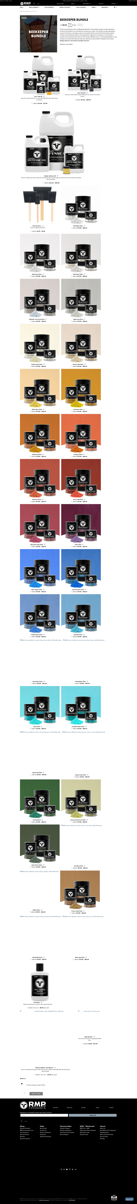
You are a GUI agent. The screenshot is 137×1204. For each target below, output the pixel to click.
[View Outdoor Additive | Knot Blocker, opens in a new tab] (55, 1067)
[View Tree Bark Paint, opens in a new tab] (84, 865)
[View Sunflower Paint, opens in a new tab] (84, 409)
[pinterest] (69, 1169)
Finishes (111, 1107)
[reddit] (75, 1169)
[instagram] (61, 1169)
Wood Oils (69, 1107)
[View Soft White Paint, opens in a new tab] (84, 225)
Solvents (83, 1107)
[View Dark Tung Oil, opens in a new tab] (87, 92)
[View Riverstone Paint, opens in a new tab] (84, 274)
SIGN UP (92, 1115)
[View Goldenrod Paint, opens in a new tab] (43, 454)
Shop (24, 11)
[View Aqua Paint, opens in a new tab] (41, 726)
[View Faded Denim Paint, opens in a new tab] (43, 634)
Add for (40, 103)
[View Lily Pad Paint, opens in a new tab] (42, 819)
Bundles (27, 11)
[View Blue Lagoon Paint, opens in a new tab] (43, 589)
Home (21, 11)
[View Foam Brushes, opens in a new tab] (42, 225)
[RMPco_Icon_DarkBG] (33, 1102)
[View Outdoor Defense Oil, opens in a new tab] (57, 175)
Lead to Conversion (44, 1200)
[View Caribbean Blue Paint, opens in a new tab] (85, 726)
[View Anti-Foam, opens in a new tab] (41, 1002)
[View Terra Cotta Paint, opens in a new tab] (84, 499)
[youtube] (67, 1169)
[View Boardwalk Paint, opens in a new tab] (43, 957)
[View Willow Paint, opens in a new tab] (41, 909)
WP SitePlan (72, 1200)
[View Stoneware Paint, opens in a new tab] (43, 274)
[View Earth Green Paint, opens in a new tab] (43, 864)
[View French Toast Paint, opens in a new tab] (83, 911)
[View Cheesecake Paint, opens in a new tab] (84, 364)
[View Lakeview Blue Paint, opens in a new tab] (85, 589)
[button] (41, 74)
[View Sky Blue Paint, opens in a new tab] (83, 634)
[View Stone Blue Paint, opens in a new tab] (44, 681)
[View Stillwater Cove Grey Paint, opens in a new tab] (46, 319)
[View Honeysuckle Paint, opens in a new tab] (43, 364)
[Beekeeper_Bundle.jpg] (38, 33)
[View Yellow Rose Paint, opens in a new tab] (43, 409)
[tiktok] (72, 1169)
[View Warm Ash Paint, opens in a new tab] (86, 957)
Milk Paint (55, 1107)
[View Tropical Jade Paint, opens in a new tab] (87, 774)
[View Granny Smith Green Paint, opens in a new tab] (87, 819)
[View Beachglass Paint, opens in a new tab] (87, 681)
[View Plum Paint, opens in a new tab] (82, 544)
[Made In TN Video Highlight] (110, 1197)
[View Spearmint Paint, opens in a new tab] (43, 772)
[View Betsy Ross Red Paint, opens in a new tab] (44, 544)
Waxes (97, 1107)
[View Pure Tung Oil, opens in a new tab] (43, 96)
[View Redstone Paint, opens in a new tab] (42, 499)
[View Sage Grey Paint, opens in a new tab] (84, 319)
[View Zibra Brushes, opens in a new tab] (94, 1036)
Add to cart (36, 1094)
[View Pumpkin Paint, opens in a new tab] (83, 454)
